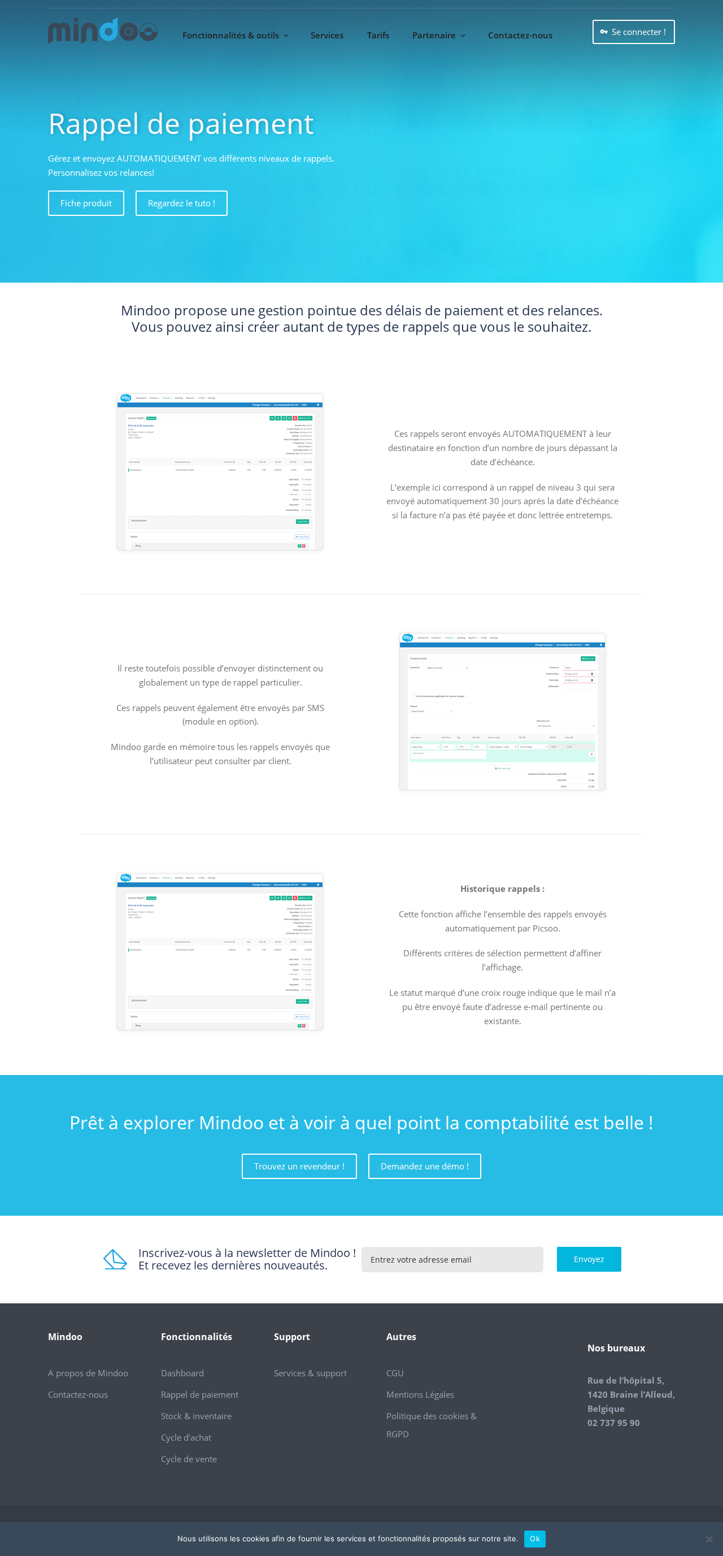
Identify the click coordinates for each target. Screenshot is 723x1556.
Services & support (310, 1373)
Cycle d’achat (186, 1437)
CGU (395, 1373)
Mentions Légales (420, 1394)
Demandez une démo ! (425, 1166)
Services (327, 35)
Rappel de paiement (199, 1394)
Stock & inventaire (196, 1415)
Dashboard (182, 1373)
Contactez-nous (520, 35)
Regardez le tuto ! (181, 203)
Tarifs (378, 35)
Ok (535, 1538)
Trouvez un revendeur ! (299, 1166)
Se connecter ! (639, 31)
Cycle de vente (189, 1458)
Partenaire (434, 35)
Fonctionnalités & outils (230, 35)
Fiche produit (86, 203)
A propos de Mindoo (88, 1373)
